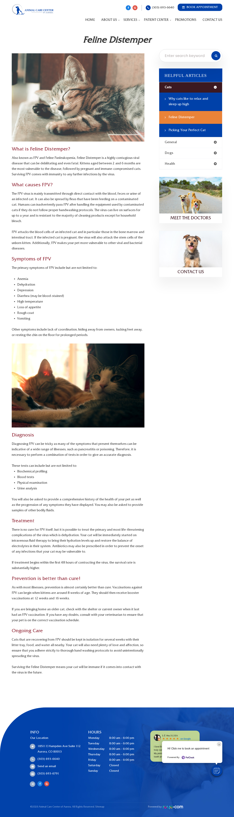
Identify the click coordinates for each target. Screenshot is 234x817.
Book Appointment (202, 7)
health (170, 163)
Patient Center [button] (156, 20)
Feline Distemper (182, 117)
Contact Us (212, 20)
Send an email (46, 766)
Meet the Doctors (190, 218)
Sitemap (99, 807)
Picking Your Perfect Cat (187, 130)
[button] (216, 770)
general (171, 142)
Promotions (185, 20)
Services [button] (130, 20)
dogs (169, 153)
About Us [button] (109, 20)
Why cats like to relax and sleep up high (188, 101)
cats (168, 87)
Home (90, 20)
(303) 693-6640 (163, 7)
